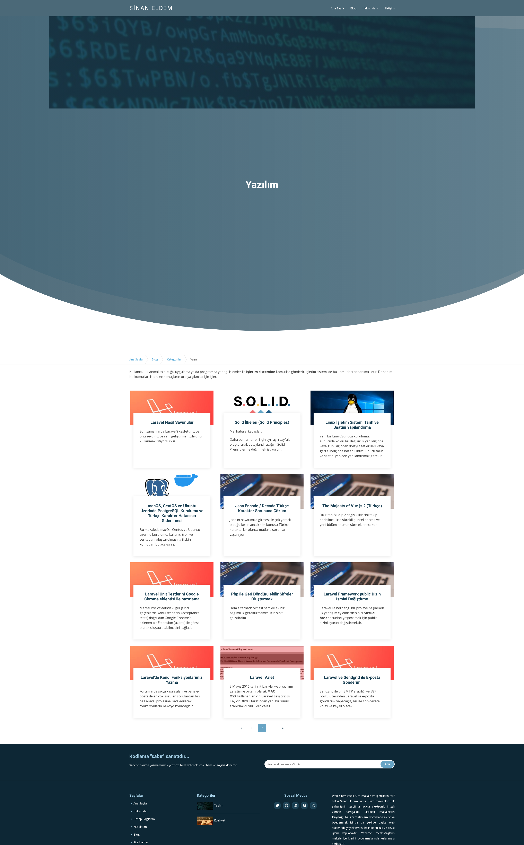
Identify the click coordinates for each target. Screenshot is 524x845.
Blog (353, 8)
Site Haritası (141, 842)
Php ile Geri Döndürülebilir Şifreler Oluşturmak (262, 596)
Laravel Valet (262, 677)
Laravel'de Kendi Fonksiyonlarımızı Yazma (172, 680)
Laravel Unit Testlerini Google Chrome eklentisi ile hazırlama (172, 596)
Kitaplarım (140, 826)
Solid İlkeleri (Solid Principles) (262, 422)
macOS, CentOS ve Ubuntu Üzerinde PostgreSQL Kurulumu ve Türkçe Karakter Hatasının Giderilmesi (171, 513)
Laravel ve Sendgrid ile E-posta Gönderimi (352, 680)
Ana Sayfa (337, 8)
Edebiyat (219, 820)
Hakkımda (140, 811)
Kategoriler (174, 359)
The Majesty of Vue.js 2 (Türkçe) (352, 505)
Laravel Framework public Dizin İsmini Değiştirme (352, 596)
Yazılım (218, 805)
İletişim (390, 8)
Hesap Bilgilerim (144, 819)
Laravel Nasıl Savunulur (171, 422)
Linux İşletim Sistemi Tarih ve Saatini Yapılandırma (352, 425)
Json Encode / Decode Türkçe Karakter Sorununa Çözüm (262, 508)
